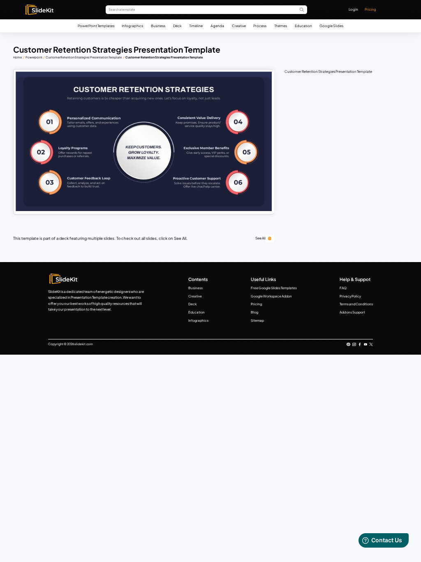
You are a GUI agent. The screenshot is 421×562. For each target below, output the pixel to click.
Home (17, 57)
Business (158, 25)
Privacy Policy (350, 296)
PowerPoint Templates (96, 25)
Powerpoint (33, 57)
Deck (177, 25)
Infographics (132, 25)
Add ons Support (352, 312)
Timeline (196, 25)
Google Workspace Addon (271, 296)
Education (303, 25)
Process (259, 25)
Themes (280, 25)
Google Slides (331, 25)
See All (260, 238)
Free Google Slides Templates (274, 288)
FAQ (343, 288)
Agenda (217, 25)
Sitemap (257, 320)
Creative (239, 25)
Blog (254, 312)
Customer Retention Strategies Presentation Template (84, 57)
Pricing (370, 9)
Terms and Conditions (356, 304)
